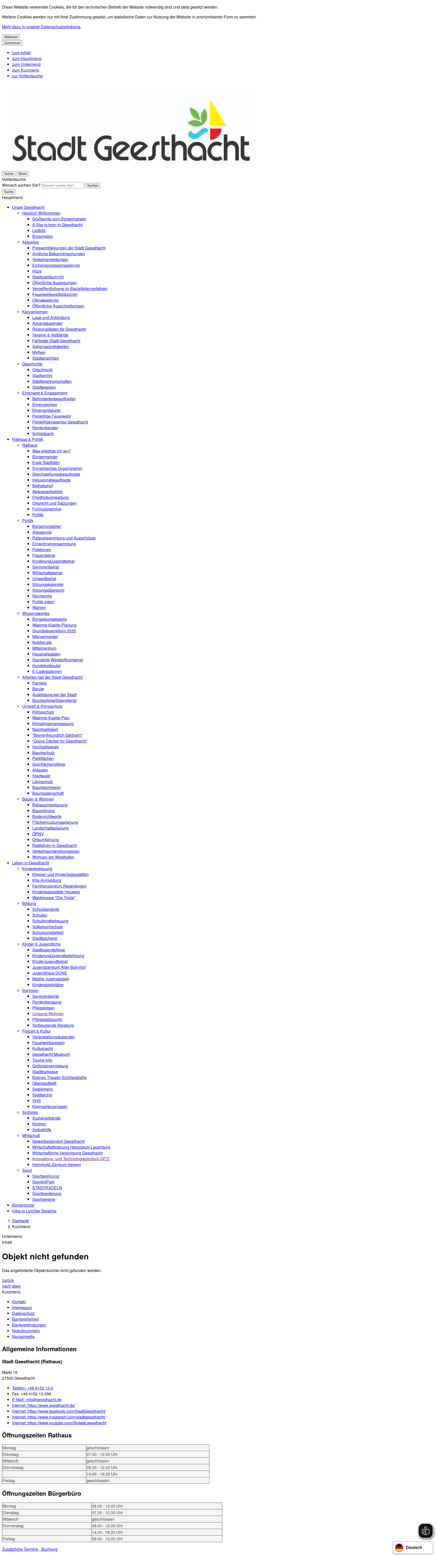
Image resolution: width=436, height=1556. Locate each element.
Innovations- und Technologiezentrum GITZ (71, 1159)
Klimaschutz (43, 712)
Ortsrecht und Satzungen (54, 503)
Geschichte (32, 364)
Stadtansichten (45, 358)
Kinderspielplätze (48, 984)
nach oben (11, 1286)
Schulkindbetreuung (50, 921)
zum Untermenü (26, 64)
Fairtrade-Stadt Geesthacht (56, 341)
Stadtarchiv (42, 375)
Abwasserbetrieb (47, 491)
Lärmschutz (42, 781)
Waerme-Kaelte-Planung (54, 625)
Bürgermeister (45, 457)
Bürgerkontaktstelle (49, 619)
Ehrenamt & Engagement (44, 393)
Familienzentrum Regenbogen (59, 886)
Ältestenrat (41, 532)
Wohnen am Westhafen (53, 857)
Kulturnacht (42, 1048)
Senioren (30, 990)
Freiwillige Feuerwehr (51, 416)
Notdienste (42, 642)
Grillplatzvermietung (50, 1066)
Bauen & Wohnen (38, 799)
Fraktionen (41, 549)
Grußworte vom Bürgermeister (59, 219)
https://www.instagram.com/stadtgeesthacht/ (58, 1417)
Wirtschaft (31, 1135)
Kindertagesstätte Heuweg (56, 892)
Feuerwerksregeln (48, 1042)
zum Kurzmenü (25, 70)
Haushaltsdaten (46, 654)
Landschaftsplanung (50, 828)
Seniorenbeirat (45, 567)
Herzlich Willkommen (41, 213)
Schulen (39, 915)
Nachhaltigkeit (45, 729)
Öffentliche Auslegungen (54, 283)
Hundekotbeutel (46, 665)
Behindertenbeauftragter (54, 399)
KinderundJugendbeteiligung (58, 955)
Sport (27, 1170)
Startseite (20, 1221)
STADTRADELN (47, 1188)
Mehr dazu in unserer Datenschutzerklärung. (41, 27)
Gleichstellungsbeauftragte (56, 474)
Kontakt (19, 1302)
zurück (8, 1280)
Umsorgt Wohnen (48, 1013)
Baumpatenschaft (48, 793)
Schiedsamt (42, 433)
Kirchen (39, 1124)
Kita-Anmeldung (46, 880)
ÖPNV (38, 834)
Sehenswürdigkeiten (50, 346)
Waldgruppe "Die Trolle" (53, 897)
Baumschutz (43, 752)
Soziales (30, 1112)
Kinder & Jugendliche (41, 944)
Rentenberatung (46, 1002)
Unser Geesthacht (28, 207)
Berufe (38, 689)
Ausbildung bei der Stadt (54, 694)
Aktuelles (30, 242)
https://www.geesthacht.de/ (43, 1405)
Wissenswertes (35, 613)
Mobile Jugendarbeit (50, 979)
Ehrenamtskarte (46, 410)
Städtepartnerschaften (52, 381)
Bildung (29, 903)
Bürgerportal (23, 1205)
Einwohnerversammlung (54, 544)
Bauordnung (43, 810)
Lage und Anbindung (51, 317)
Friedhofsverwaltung (50, 497)
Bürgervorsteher (46, 526)
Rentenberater (45, 428)
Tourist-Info (42, 1060)
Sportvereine (43, 1199)
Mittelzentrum (44, 648)
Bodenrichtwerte (47, 816)
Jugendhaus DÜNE (49, 973)
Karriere (39, 683)
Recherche (42, 596)
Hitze (37, 271)
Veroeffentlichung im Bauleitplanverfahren (69, 288)
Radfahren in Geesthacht (54, 845)
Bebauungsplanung (50, 805)
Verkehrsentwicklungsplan (55, 851)
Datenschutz (23, 1313)
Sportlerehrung (45, 1176)
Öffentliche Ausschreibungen (58, 306)
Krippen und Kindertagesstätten (60, 874)
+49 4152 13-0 (32, 1388)
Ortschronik (42, 370)
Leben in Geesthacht (30, 863)
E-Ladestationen (47, 671)
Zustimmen (12, 43)
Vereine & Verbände (50, 335)
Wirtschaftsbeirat (47, 573)
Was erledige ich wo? (51, 451)
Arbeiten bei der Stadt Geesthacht (52, 677)
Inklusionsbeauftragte (51, 480)
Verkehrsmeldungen (50, 259)
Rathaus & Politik (27, 439)
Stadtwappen (44, 387)
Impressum (22, 1307)
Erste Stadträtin (46, 462)
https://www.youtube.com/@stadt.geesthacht (59, 1423)
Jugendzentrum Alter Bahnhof (59, 967)
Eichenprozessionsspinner (56, 265)
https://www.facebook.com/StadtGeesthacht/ (59, 1411)
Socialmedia (23, 1336)
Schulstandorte (45, 909)
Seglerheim (42, 1089)
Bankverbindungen (29, 1325)
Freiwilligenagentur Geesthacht (60, 422)
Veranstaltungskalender (53, 1037)
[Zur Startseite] (131, 167)
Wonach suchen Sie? (21, 185)
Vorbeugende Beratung (53, 1025)
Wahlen (39, 607)
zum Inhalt (21, 52)
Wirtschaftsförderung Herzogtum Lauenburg (71, 1147)
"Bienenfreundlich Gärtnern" (57, 735)
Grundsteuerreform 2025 (54, 631)
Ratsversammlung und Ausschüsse (64, 538)
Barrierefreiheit (25, 1319)
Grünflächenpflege (48, 764)
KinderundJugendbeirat (53, 561)
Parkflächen (43, 758)
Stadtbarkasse (45, 1071)
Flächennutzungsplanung (55, 822)
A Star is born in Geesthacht (57, 225)
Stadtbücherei (44, 938)
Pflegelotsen (43, 1008)
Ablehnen (11, 37)
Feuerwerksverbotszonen (55, 294)
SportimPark (43, 1182)
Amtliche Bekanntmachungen (58, 254)
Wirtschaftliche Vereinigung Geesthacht (67, 1153)
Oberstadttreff (44, 1083)
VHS (36, 1101)
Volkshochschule (47, 926)
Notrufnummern (26, 1331)
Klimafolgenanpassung (53, 723)
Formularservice (46, 509)
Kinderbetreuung (37, 868)
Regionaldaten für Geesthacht (59, 329)
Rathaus (29, 445)
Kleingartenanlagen (50, 1106)
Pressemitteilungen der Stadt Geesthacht (68, 248)
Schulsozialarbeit (47, 932)
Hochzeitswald (45, 747)
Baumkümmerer (46, 787)
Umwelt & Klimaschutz (42, 706)
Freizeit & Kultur (36, 1031)
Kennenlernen (35, 312)
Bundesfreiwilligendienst (54, 700)
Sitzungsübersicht (48, 590)
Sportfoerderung (46, 1193)
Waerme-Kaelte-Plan (51, 718)
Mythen (38, 352)
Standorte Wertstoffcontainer (57, 660)
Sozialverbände (46, 1118)
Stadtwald (41, 776)
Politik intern (43, 602)
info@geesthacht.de (37, 1399)
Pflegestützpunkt (47, 1019)
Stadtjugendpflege (48, 950)
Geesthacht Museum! (51, 1054)
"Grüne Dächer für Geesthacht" (60, 741)
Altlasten (40, 770)
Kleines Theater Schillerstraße (59, 1077)
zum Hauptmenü (27, 58)
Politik (37, 515)
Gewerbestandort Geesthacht (58, 1141)
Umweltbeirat (44, 578)
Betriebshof (42, 486)
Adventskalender (47, 323)
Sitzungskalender (48, 584)
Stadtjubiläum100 (48, 277)
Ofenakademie (45, 300)
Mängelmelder (45, 636)
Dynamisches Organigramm (57, 468)
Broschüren (42, 236)
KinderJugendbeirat (50, 961)
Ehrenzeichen (44, 404)
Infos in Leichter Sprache (34, 1211)
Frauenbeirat (43, 555)
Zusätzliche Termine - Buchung (30, 1549)
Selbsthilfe (41, 1130)
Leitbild (38, 230)
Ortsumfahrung (45, 839)
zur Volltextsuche (27, 76)
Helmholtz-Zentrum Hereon (56, 1164)
